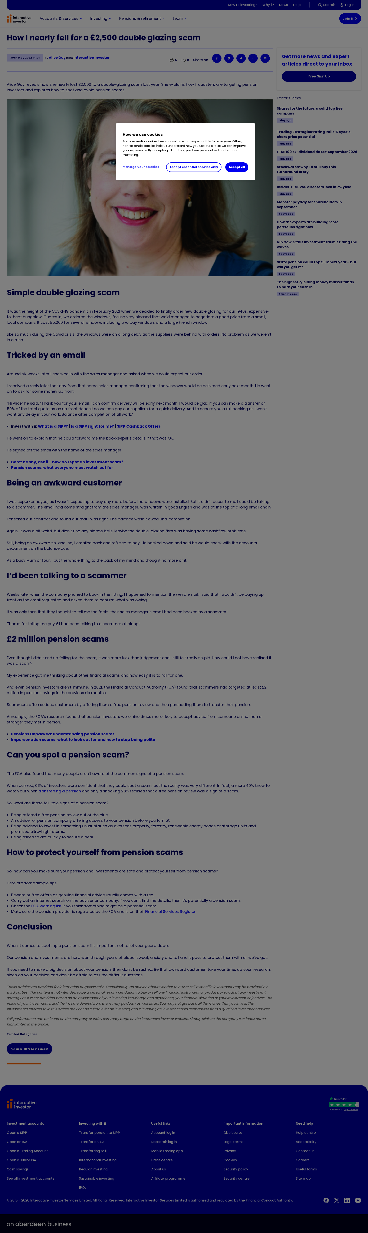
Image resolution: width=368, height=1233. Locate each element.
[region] (185, 151)
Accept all (237, 167)
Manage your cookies (141, 167)
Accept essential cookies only (194, 167)
